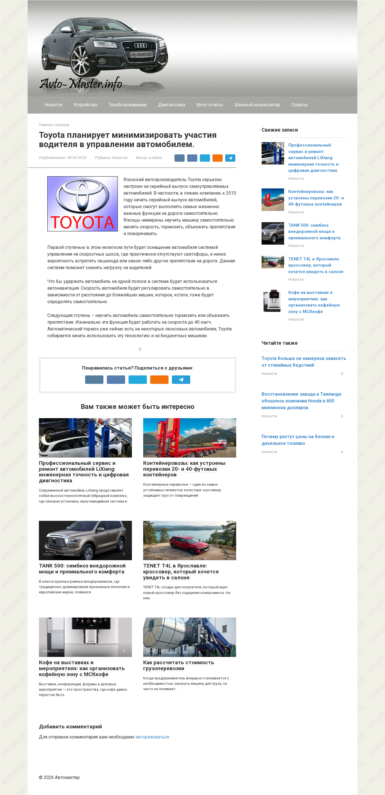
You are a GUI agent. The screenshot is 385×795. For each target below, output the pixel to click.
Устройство (86, 104)
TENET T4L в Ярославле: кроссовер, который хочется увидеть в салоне (181, 571)
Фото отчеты (209, 104)
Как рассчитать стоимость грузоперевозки (178, 665)
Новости (53, 104)
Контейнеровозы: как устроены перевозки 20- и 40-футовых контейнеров (184, 469)
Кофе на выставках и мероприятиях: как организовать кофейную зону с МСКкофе (82, 668)
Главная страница (54, 125)
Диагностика (171, 104)
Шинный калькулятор (257, 104)
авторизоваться (152, 737)
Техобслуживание (128, 104)
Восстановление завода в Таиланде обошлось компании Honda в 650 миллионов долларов (302, 400)
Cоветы (299, 104)
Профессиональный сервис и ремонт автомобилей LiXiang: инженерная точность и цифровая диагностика (84, 472)
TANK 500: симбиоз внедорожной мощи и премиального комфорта (82, 568)
